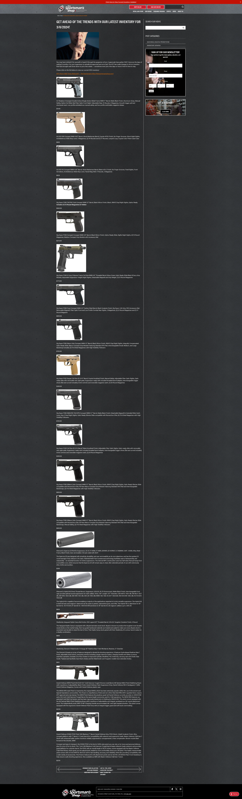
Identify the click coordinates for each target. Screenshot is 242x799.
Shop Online (137, 7)
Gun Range (148, 11)
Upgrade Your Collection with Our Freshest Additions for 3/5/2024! (90, 769)
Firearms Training (159, 11)
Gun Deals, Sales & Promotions (158, 42)
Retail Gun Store (138, 11)
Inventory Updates (153, 45)
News (174, 11)
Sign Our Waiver (156, 7)
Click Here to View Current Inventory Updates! (121, 2)
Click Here (165, 111)
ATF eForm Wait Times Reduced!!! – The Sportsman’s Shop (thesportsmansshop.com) (85, 74)
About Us (180, 11)
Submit (151, 91)
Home (58, 15)
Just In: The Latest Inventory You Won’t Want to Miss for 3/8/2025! (106, 769)
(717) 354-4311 (127, 794)
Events (169, 11)
